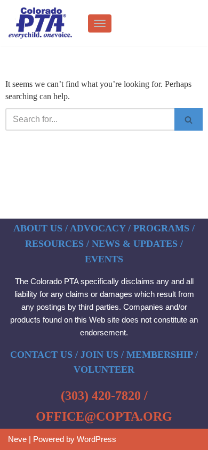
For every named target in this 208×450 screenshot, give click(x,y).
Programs (161, 228)
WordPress (96, 439)
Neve (17, 439)
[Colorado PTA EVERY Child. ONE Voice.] (40, 23)
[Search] (188, 119)
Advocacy (97, 228)
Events (104, 259)
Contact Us (41, 354)
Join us (99, 354)
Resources (54, 243)
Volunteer (104, 369)
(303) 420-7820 (101, 396)
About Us (37, 228)
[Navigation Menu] (99, 23)
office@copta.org (104, 416)
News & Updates (135, 243)
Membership (159, 354)
